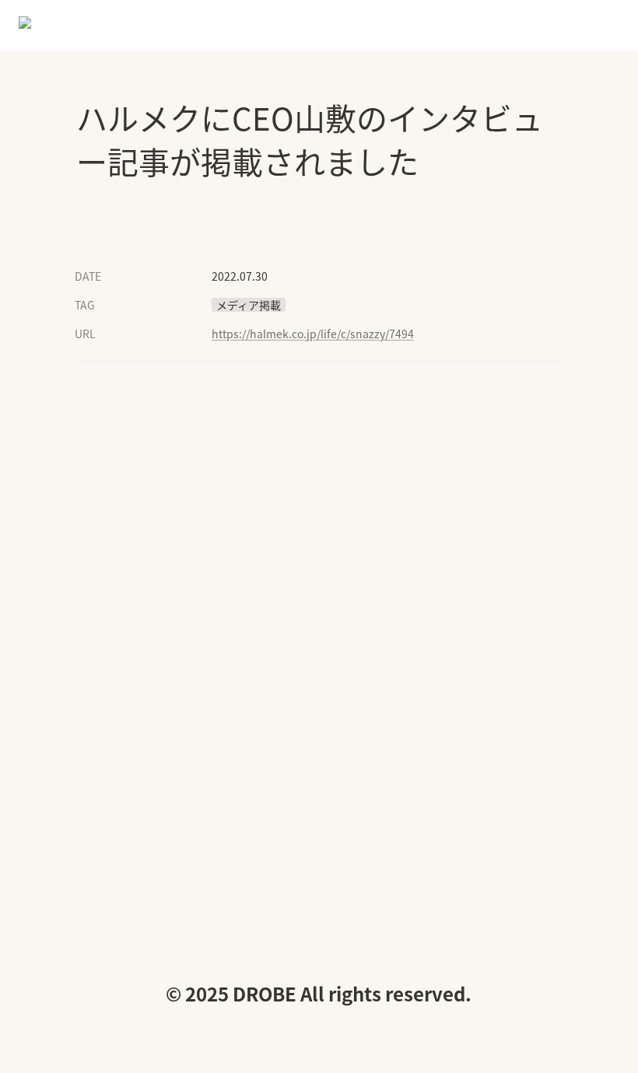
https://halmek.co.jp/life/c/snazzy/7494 (313, 333)
